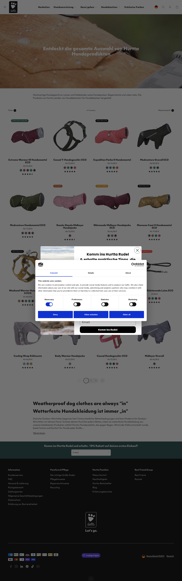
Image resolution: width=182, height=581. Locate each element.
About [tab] (128, 273)
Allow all (126, 314)
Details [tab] (91, 273)
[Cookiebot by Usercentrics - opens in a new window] (133, 265)
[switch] (77, 304)
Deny (55, 314)
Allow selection (91, 314)
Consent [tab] (54, 273)
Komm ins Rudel (107, 330)
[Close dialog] (137, 250)
